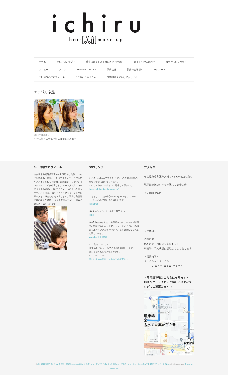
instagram (93, 204)
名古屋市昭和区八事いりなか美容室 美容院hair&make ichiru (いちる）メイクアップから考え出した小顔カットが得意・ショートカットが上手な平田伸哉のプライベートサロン (103, 364)
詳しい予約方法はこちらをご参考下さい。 (109, 259)
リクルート (160, 69)
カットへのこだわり (144, 61)
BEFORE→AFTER (86, 69)
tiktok (91, 215)
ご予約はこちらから (85, 77)
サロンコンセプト (66, 61)
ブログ (62, 69)
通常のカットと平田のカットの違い (104, 61)
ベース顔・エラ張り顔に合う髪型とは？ (55, 138)
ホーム (42, 61)
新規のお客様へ (135, 69)
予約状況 (111, 69)
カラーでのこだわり (176, 61)
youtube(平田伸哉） (98, 237)
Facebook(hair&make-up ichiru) (104, 189)
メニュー (43, 69)
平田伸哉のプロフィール (52, 77)
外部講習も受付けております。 (123, 77)
